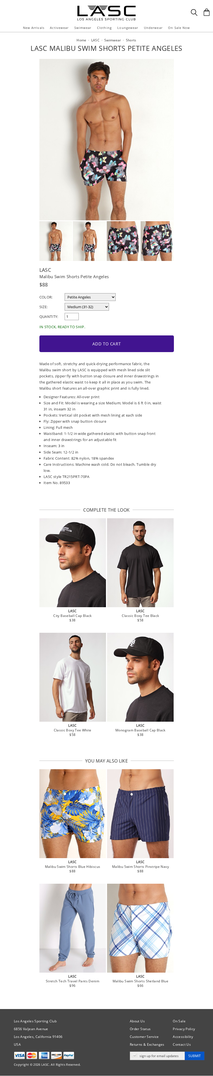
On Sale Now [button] (179, 28)
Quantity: (48, 316)
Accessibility (183, 1036)
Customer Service (144, 1036)
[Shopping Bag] (206, 12)
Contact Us (182, 1044)
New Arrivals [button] (33, 28)
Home (81, 40)
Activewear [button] (59, 28)
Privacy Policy (184, 1029)
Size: (43, 306)
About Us (137, 1021)
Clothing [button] (104, 28)
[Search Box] (194, 12)
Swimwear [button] (83, 28)
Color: (46, 297)
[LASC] (106, 7)
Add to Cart (106, 344)
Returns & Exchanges (147, 1044)
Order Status (140, 1029)
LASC (45, 269)
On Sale (179, 1021)
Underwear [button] (153, 28)
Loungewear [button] (127, 28)
